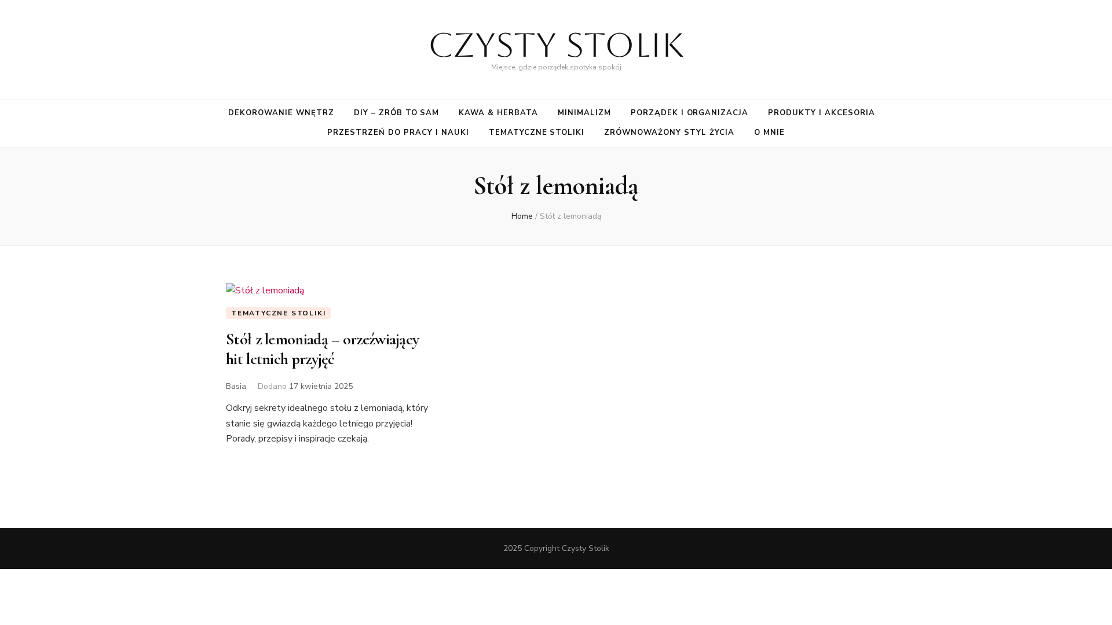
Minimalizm (584, 113)
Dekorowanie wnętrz (281, 113)
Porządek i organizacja (689, 113)
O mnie (769, 132)
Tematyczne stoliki (537, 132)
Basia (236, 386)
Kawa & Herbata (498, 113)
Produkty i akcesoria (821, 113)
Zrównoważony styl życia (669, 132)
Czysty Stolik (556, 44)
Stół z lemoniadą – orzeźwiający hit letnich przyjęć (322, 349)
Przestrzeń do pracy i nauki (398, 132)
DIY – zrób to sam (397, 113)
